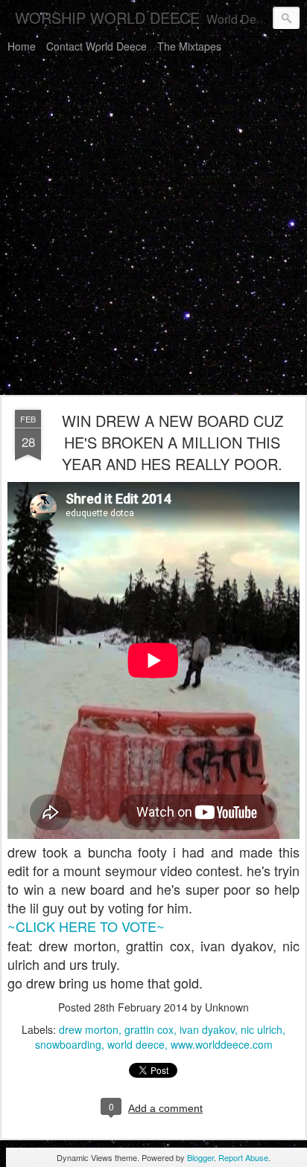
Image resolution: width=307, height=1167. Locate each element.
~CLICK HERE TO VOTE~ (86, 926)
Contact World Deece (96, 46)
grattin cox (149, 1029)
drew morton (88, 1029)
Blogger (200, 1157)
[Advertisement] (153, 227)
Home (21, 46)
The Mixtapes (189, 46)
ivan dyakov (207, 1029)
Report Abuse (243, 1157)
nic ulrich (261, 1029)
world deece (136, 1044)
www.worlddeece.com (222, 1044)
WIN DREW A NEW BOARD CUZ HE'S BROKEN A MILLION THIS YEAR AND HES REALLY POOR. (172, 442)
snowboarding (68, 1044)
